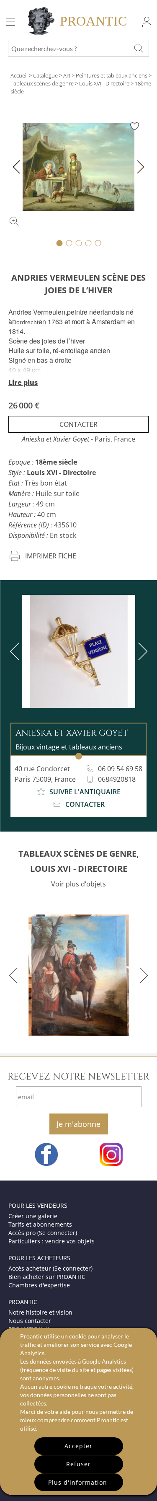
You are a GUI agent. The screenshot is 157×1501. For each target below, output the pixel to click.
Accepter (78, 1446)
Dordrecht (25, 322)
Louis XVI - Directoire (104, 83)
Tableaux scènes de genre (42, 83)
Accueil (19, 75)
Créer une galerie (32, 1216)
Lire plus (23, 382)
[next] (141, 651)
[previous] (16, 651)
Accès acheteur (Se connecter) (50, 1268)
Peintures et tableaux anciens (111, 75)
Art (66, 75)
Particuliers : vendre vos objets (51, 1241)
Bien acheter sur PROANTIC (46, 1277)
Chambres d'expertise (39, 1285)
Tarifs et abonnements (40, 1224)
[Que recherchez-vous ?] (139, 48)
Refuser (78, 1464)
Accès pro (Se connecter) (42, 1233)
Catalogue (45, 75)
